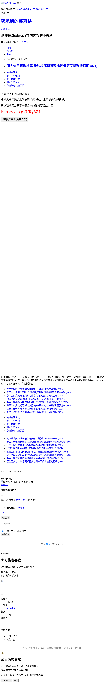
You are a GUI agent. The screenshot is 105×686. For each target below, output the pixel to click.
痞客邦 (19, 500)
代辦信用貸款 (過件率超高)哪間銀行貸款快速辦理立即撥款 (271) (37, 399)
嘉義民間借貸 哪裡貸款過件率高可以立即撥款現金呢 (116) (35, 409)
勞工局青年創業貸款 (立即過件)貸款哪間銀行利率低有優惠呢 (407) (39, 392)
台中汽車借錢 (13, 76)
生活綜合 (23, 42)
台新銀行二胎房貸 (15, 85)
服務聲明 (78, 648)
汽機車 (21, 508)
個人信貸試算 (13, 82)
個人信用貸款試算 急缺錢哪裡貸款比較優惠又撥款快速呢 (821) (52, 66)
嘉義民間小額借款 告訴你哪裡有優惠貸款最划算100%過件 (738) (37, 402)
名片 (9, 54)
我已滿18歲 (6, 681)
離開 (16, 681)
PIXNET (32, 648)
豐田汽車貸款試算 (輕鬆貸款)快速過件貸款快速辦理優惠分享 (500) (39, 405)
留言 (25, 500)
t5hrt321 (4, 484)
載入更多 (5, 518)
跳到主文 (5, 29)
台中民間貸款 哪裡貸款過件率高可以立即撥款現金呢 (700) (35, 395)
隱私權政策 (67, 648)
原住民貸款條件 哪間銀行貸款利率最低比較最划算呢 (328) (35, 412)
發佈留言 (5, 534)
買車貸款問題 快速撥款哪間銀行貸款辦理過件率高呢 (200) (35, 389)
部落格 (10, 51)
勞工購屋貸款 (13, 79)
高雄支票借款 (13, 72)
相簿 (9, 48)
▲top (3, 512)
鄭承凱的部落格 (16, 21)
